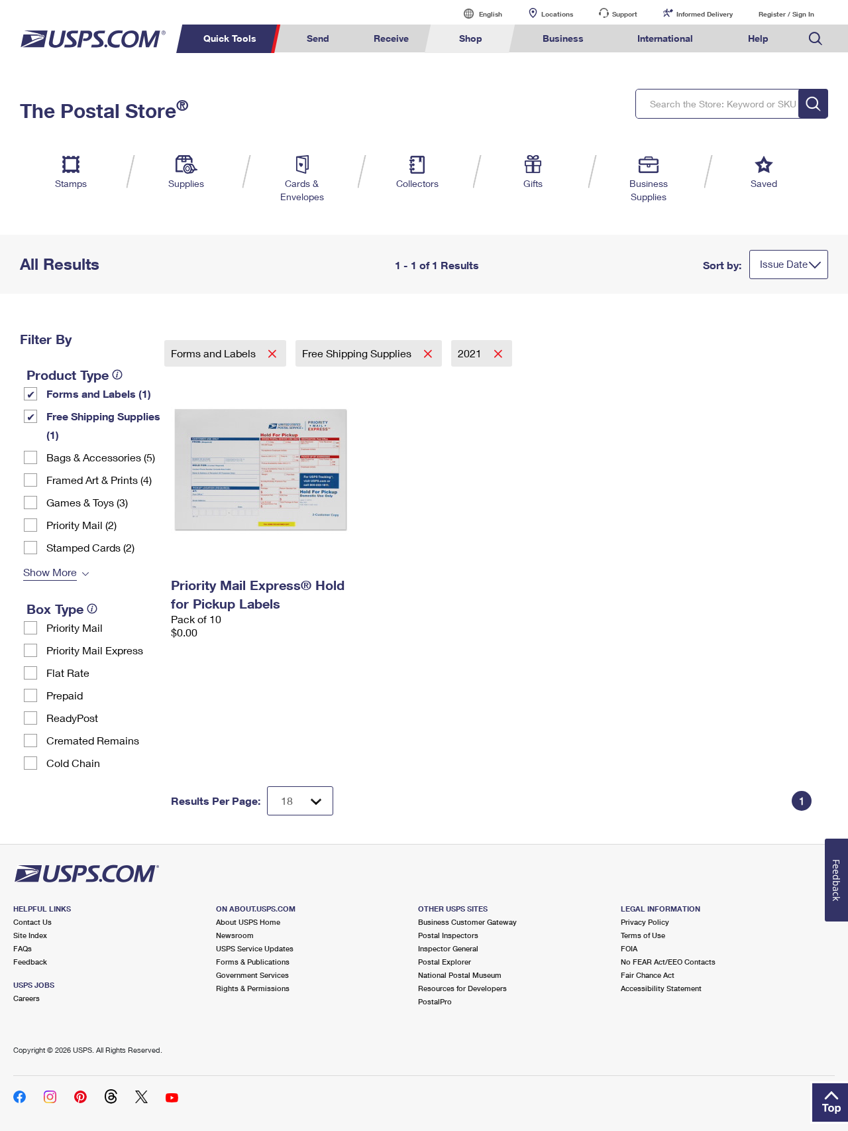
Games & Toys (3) (87, 502)
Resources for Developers (462, 988)
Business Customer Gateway (467, 922)
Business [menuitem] (563, 38)
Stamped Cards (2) (90, 547)
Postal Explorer (444, 961)
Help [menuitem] (758, 38)
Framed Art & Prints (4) (99, 479)
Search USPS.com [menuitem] (815, 39)
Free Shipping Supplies (358, 353)
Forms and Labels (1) (98, 393)
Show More (50, 572)
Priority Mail (74, 627)
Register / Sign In (786, 14)
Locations (557, 14)
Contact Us (32, 922)
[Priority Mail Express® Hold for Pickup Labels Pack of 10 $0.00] (273, 469)
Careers (26, 998)
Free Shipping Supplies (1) (103, 425)
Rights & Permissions (253, 988)
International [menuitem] (665, 38)
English (477, 13)
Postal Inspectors (448, 935)
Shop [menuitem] (470, 38)
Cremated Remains (92, 740)
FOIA (629, 948)
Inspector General (448, 948)
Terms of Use (643, 935)
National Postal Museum (460, 975)
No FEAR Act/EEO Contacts (668, 961)
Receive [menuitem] (391, 38)
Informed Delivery (704, 14)
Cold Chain (73, 762)
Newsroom (235, 935)
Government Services (252, 975)
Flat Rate (67, 672)
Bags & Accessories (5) (100, 457)
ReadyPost (72, 717)
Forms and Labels (214, 353)
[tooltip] (117, 374)
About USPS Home (248, 922)
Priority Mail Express (94, 650)
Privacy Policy (645, 922)
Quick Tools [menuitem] (229, 38)
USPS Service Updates (254, 948)
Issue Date (784, 264)
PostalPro (435, 1001)
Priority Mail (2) (81, 524)
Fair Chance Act (647, 975)
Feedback (30, 961)
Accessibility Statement (661, 988)
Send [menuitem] (318, 38)
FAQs (22, 948)
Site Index (30, 935)
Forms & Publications (253, 961)
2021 (471, 353)
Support (624, 14)
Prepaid (64, 695)
